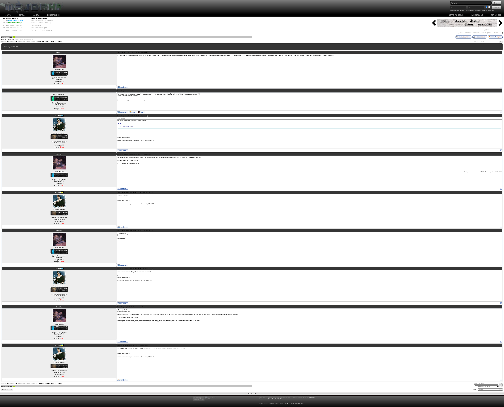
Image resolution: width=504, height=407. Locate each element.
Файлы (36, 15)
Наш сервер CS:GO (15, 20)
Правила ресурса (481, 10)
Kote (25, 39)
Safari (297, 403)
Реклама (491, 10)
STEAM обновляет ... (16, 25)
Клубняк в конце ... (38, 23)
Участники (475, 33)
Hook (33, 25)
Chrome (286, 403)
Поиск (496, 33)
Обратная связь (456, 15)
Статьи (22, 15)
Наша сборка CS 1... (15, 28)
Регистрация (470, 10)
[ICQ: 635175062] (141, 112)
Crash (17, 39)
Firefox (292, 403)
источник (312, 397)
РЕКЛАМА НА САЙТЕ (275, 399)
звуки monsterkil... (37, 28)
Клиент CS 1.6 (477, 15)
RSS (500, 33)
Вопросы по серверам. (26, 42)
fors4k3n (59, 52)
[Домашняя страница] (133, 112)
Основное (12, 42)
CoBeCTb (30, 39)
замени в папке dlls (123, 195)
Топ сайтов (496, 15)
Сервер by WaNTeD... (39, 20)
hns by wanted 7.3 (43, 42)
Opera (301, 403)
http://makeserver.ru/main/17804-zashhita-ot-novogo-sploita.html (164, 348)
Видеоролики (53, 15)
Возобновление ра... (15, 23)
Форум (8, 15)
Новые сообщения (465, 33)
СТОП (486, 30)
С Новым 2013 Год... (15, 30)
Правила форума (486, 33)
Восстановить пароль (457, 10)
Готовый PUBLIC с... (38, 30)
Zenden (21, 39)
